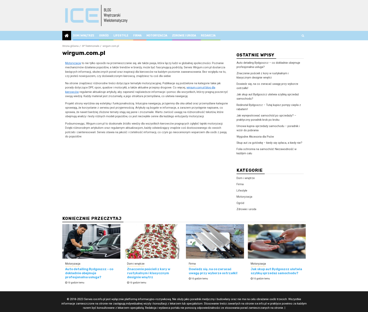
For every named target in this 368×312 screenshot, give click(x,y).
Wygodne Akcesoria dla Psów (255, 136)
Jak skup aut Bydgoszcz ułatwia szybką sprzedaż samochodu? (276, 271)
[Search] (303, 35)
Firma (137, 35)
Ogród (104, 35)
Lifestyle (120, 35)
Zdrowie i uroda (184, 35)
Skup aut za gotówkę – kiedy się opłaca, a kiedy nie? (269, 143)
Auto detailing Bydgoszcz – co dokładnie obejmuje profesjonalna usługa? (89, 273)
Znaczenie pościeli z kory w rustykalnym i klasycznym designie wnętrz (148, 273)
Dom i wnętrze (83, 35)
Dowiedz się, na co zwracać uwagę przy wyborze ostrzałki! (213, 271)
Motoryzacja (156, 35)
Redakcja (208, 35)
